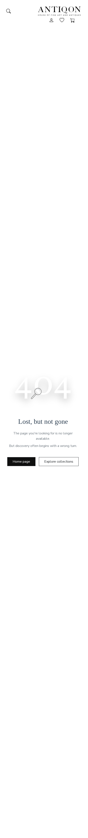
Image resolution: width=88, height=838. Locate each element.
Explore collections (58, 461)
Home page (21, 461)
